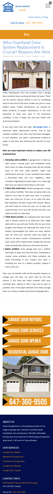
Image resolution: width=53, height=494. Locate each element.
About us (38, 17)
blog (16, 56)
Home (30, 17)
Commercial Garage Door (14, 461)
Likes (42, 56)
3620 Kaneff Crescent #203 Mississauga (20, 483)
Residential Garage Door (13, 457)
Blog (46, 17)
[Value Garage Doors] (8, 7)
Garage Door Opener (12, 470)
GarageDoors (8, 56)
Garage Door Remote (12, 466)
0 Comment (35, 56)
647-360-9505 (34, 23)
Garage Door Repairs (12, 452)
